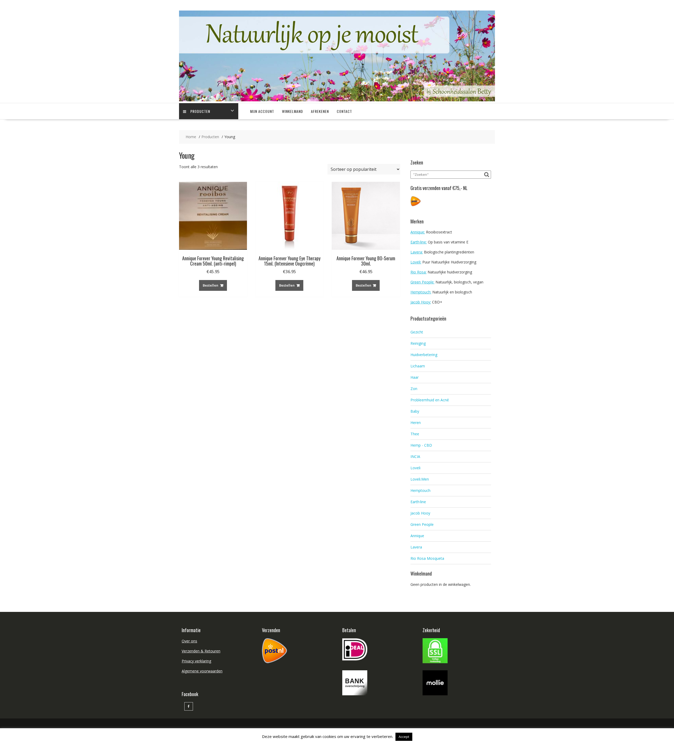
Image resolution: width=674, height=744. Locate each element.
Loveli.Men (419, 479)
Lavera (416, 547)
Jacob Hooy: (420, 301)
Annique (417, 535)
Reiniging (418, 343)
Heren (415, 422)
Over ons (189, 640)
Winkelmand (292, 111)
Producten (200, 111)
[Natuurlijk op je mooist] (337, 99)
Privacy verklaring (196, 660)
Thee (414, 433)
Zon (413, 388)
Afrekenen (320, 111)
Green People (422, 524)
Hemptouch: (420, 291)
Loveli (415, 467)
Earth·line (418, 501)
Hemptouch (420, 490)
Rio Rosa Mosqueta (427, 558)
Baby (414, 411)
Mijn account (262, 111)
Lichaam (417, 365)
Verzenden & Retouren (201, 650)
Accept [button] (404, 736)
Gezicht (416, 331)
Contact (344, 111)
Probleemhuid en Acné (429, 399)
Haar (414, 377)
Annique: (417, 231)
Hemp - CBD (421, 445)
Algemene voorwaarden (202, 670)
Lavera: (416, 251)
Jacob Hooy (420, 513)
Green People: (422, 281)
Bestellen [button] (210, 285)
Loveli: (415, 261)
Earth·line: (418, 241)
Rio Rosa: (418, 271)
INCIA (415, 456)
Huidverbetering (423, 354)
